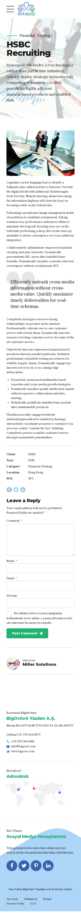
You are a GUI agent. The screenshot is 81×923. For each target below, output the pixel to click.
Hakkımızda (30, 899)
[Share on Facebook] (9, 489)
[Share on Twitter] (16, 489)
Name (11, 561)
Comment (14, 521)
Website (11, 596)
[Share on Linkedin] (22, 489)
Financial (27, 35)
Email (11, 578)
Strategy (44, 35)
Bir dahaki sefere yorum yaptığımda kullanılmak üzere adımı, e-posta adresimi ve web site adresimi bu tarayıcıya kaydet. (39, 618)
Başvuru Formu (15, 903)
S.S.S (33, 903)
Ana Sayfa (12, 899)
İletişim (47, 899)
